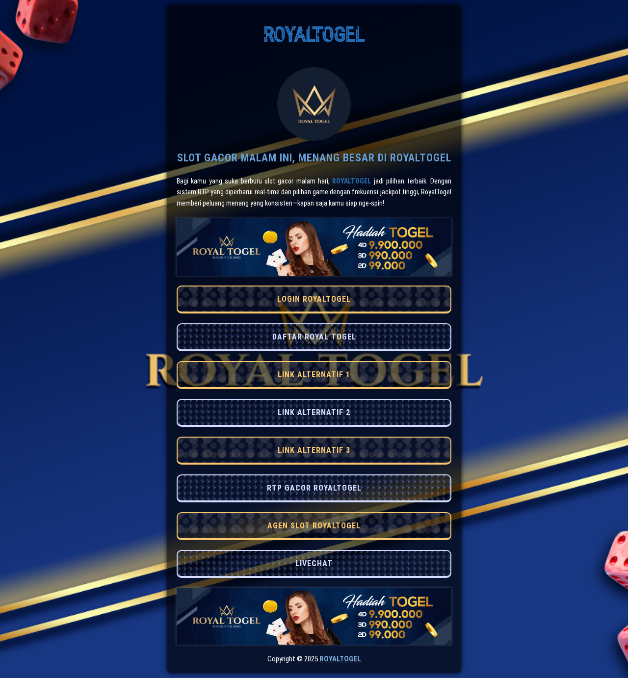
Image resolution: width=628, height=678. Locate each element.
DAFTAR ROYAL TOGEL (314, 336)
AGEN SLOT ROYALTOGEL (314, 525)
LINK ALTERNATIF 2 (314, 412)
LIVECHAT (314, 563)
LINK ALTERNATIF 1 (314, 374)
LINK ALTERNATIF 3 (314, 450)
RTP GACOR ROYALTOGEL (314, 488)
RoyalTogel (351, 181)
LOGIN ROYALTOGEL (314, 299)
